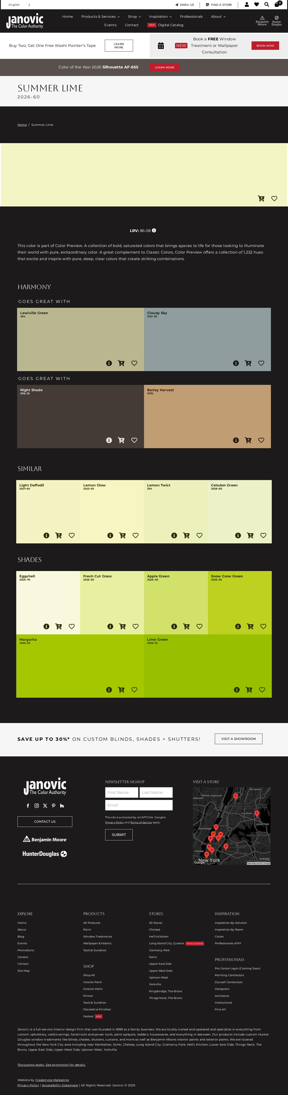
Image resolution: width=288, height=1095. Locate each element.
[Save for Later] (274, 198)
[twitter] (45, 806)
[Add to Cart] (261, 198)
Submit (119, 835)
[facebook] (28, 806)
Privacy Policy (114, 822)
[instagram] (37, 806)
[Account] (247, 5)
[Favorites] (257, 5)
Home (22, 125)
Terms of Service (141, 822)
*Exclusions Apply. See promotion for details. (51, 1065)
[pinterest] (53, 806)
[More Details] (109, 363)
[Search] (267, 5)
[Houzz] (62, 806)
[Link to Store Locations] (232, 826)
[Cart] (276, 5)
